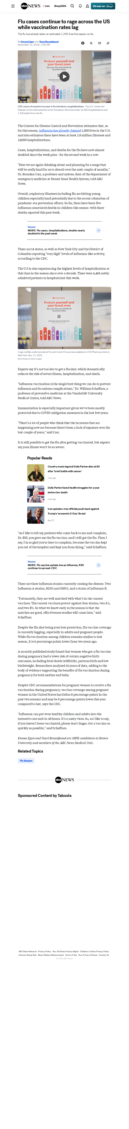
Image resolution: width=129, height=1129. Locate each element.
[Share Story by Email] (99, 43)
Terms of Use (71, 955)
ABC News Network (28, 951)
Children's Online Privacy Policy (94, 951)
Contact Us (104, 955)
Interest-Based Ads (27, 955)
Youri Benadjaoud (48, 41)
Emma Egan (27, 41)
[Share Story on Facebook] (83, 43)
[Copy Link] (108, 43)
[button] (12, 6)
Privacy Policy (44, 951)
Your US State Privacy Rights (65, 951)
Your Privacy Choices (87, 955)
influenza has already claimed (60, 130)
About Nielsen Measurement (51, 955)
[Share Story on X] (91, 43)
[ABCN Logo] (30, 6)
